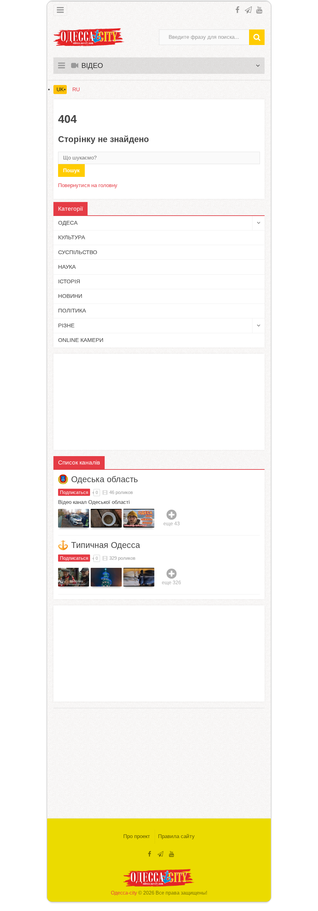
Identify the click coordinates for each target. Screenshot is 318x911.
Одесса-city (124, 892)
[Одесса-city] (89, 37)
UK (60, 89)
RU (76, 89)
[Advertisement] (159, 401)
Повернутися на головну (87, 185)
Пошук (71, 170)
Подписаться (74, 492)
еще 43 (171, 523)
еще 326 (171, 582)
